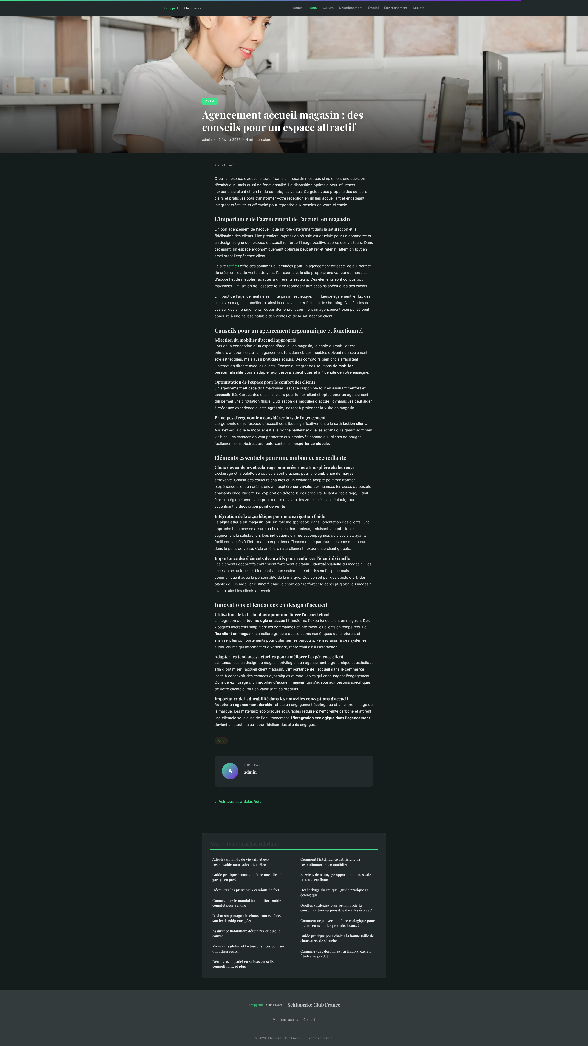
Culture (328, 8)
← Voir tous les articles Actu (238, 801)
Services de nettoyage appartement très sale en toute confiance (335, 877)
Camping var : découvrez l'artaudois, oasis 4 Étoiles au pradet (335, 953)
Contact (309, 1019)
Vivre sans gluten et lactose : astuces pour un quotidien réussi (248, 948)
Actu (313, 8)
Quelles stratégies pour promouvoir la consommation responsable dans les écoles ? (336, 907)
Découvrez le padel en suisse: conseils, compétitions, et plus (243, 964)
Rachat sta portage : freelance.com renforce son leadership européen (247, 918)
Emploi (373, 8)
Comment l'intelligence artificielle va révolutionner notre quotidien (330, 861)
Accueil (298, 8)
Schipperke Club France (314, 1004)
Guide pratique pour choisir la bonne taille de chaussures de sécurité (337, 938)
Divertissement (350, 8)
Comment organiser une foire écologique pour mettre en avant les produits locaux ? (337, 923)
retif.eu (233, 266)
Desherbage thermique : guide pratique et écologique (334, 892)
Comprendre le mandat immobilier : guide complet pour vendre (246, 903)
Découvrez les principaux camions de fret (245, 890)
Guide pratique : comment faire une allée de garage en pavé (247, 877)
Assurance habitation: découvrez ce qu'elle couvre (246, 933)
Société (418, 8)
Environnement (395, 8)
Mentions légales (285, 1019)
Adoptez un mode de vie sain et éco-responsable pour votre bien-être (241, 861)
